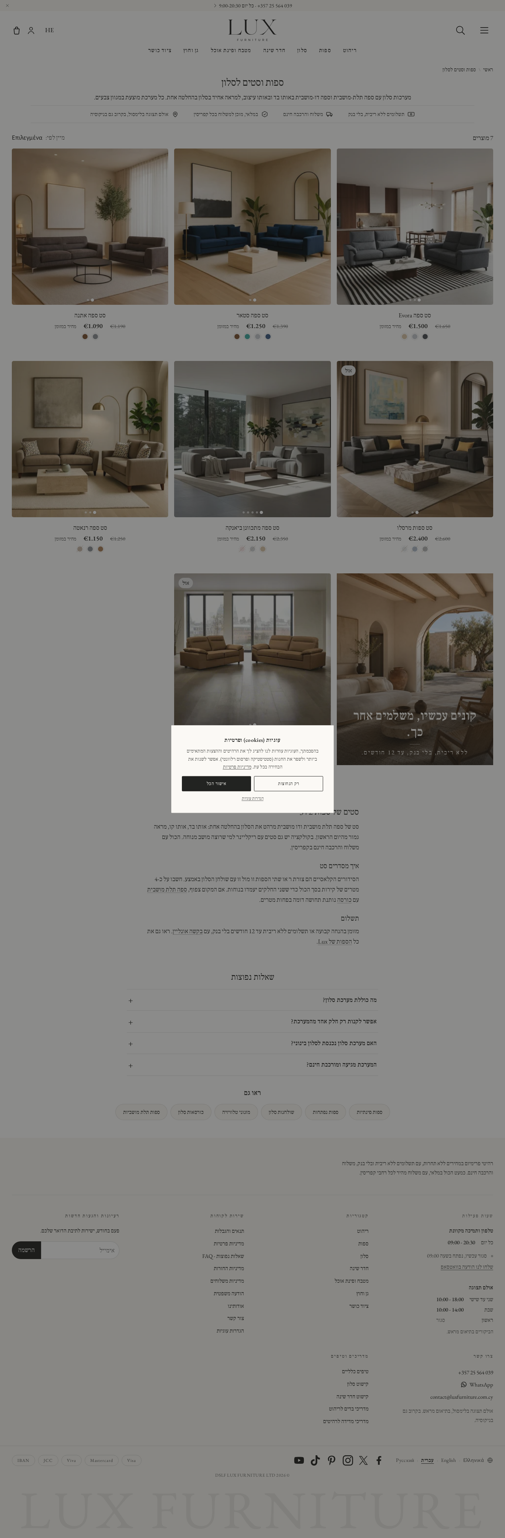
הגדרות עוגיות (253, 798)
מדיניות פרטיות (237, 766)
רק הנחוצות (288, 783)
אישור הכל (217, 783)
